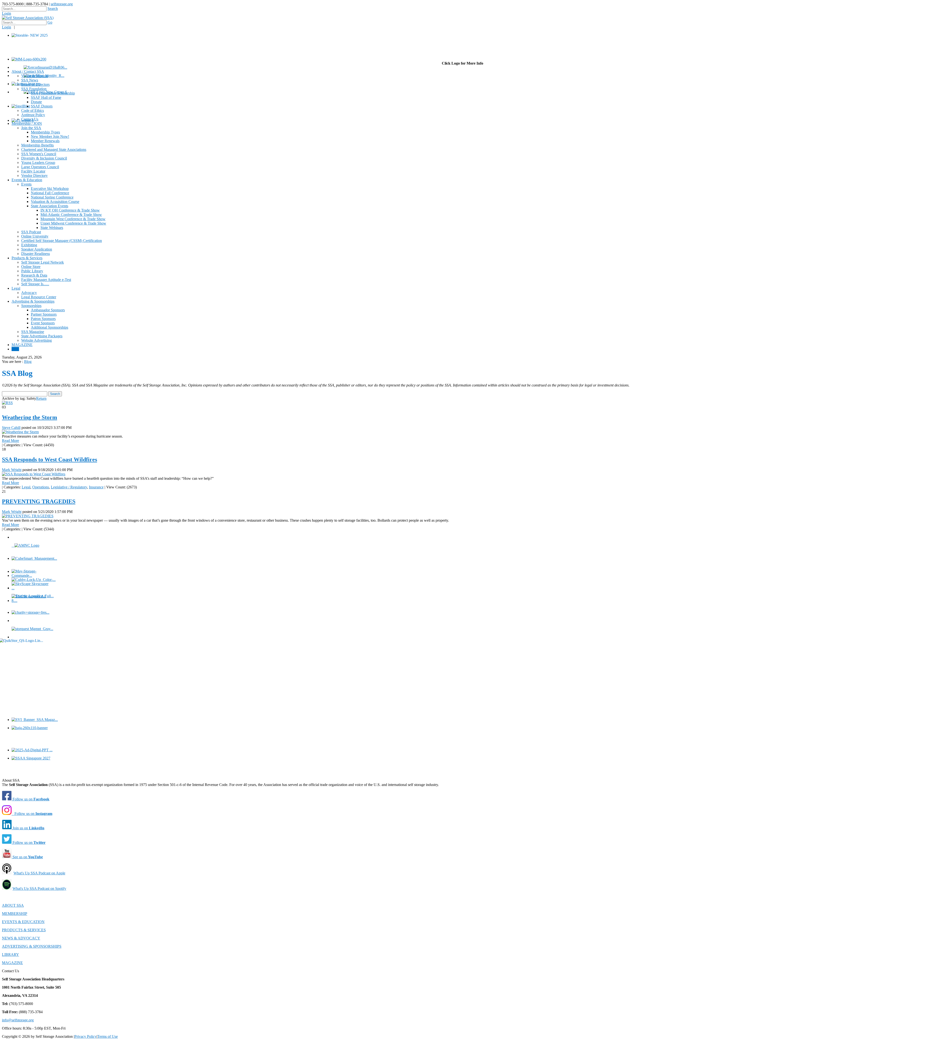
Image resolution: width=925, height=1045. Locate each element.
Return (41, 398)
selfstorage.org (62, 4)
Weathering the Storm (29, 417)
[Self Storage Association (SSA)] (27, 18)
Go (49, 22)
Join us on (28, 828)
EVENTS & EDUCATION (23, 922)
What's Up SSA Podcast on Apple (39, 873)
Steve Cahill (11, 428)
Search (52, 9)
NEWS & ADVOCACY (21, 938)
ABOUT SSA (13, 905)
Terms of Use (107, 1036)
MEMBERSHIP (14, 914)
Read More (10, 441)
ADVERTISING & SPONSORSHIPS (31, 946)
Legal (26, 487)
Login (6, 13)
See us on (27, 857)
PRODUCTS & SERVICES (24, 930)
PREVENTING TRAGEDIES (38, 501)
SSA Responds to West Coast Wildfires (49, 459)
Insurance (96, 487)
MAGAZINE (12, 963)
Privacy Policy (85, 1036)
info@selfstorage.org (18, 1020)
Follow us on (30, 799)
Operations (40, 487)
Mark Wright (11, 470)
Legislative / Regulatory (69, 487)
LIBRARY (10, 954)
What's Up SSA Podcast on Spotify (39, 888)
